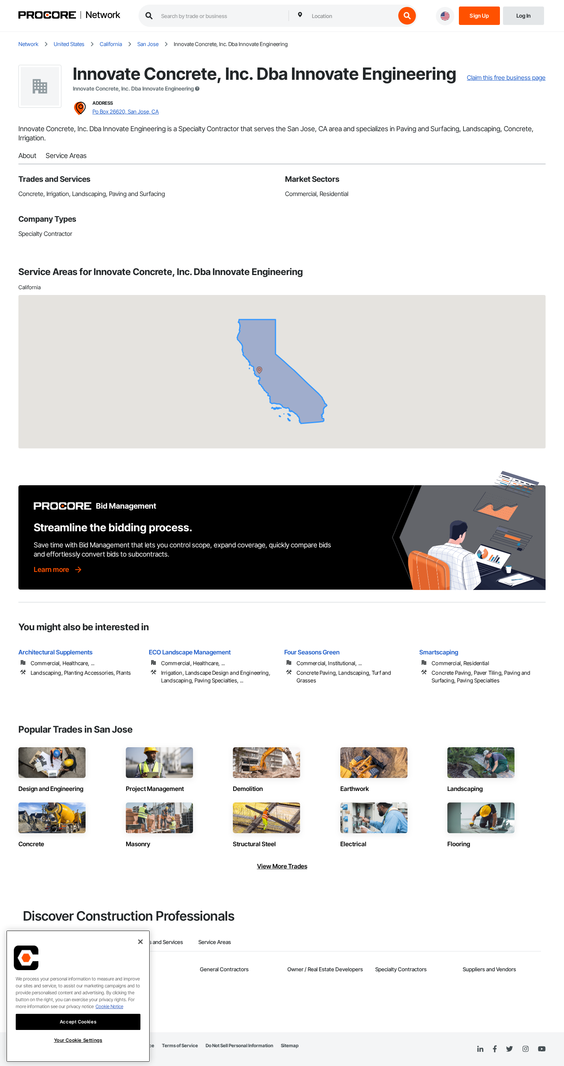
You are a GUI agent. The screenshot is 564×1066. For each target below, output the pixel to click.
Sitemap (289, 1045)
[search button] (407, 16)
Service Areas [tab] (214, 942)
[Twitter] (509, 1049)
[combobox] (352, 16)
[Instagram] (525, 1049)
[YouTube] (542, 1049)
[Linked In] (480, 1049)
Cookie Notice (109, 1006)
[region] (78, 996)
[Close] (140, 941)
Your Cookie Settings (78, 1040)
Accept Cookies (78, 1022)
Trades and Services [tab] (159, 942)
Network (103, 15)
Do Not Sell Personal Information (239, 1045)
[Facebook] (495, 1049)
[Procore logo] (47, 16)
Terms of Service (180, 1045)
